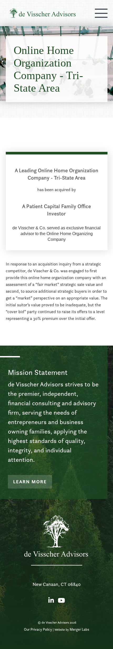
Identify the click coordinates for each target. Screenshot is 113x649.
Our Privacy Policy (38, 629)
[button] (101, 13)
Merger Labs (79, 629)
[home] (41, 13)
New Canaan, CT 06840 (57, 584)
